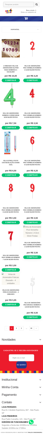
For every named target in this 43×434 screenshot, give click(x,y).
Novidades (9, 339)
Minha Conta (10, 387)
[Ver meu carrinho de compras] (26, 18)
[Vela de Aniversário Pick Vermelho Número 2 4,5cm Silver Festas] (32, 48)
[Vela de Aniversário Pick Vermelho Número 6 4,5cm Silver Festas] (32, 143)
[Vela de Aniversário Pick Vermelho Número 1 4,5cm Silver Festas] (32, 231)
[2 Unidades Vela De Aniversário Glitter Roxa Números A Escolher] (11, 48)
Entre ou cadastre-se (28, 12)
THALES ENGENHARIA (35, 432)
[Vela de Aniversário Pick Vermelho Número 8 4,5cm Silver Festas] (11, 190)
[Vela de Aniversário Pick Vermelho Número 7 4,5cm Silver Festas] (11, 237)
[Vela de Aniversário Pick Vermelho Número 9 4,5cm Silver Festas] (32, 190)
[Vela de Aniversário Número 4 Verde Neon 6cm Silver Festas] (11, 95)
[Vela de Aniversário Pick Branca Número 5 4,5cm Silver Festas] (32, 285)
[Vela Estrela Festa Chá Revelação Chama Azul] (11, 143)
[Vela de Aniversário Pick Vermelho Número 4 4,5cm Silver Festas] (32, 95)
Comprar (10, 80)
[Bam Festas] (10, 10)
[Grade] (36, 23)
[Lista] (40, 23)
